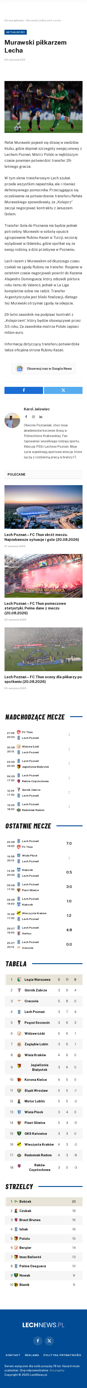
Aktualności (15, 32)
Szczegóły (57, 1370)
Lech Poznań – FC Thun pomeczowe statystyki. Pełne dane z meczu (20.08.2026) (35, 608)
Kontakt (13, 1355)
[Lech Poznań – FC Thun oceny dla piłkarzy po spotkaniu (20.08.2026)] (43, 649)
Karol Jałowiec (37, 409)
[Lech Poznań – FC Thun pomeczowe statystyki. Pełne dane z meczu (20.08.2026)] (43, 576)
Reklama (32, 1355)
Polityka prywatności (62, 1355)
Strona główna (14, 20)
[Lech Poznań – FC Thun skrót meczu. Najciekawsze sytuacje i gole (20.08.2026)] (43, 507)
